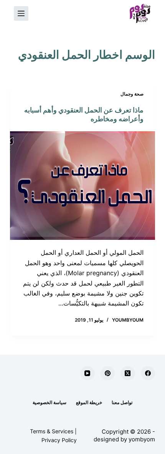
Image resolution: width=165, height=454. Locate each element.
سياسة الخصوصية (49, 402)
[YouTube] (87, 373)
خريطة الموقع (89, 402)
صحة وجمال (132, 94)
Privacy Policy (59, 440)
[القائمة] (21, 13)
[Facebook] (148, 373)
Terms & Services (51, 431)
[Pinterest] (108, 373)
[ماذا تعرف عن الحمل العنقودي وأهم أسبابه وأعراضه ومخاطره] (82, 185)
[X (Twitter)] (127, 373)
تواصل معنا (122, 402)
